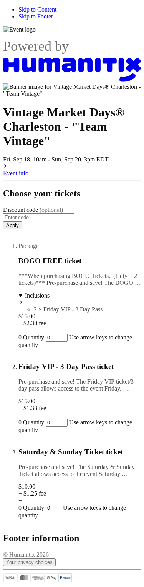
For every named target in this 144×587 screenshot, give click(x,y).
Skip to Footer (35, 16)
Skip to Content (37, 9)
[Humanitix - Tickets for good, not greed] (72, 79)
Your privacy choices (29, 562)
